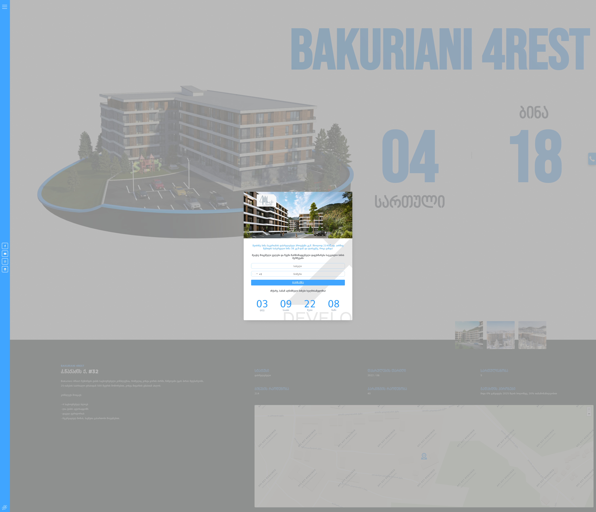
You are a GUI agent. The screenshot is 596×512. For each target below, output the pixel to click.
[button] (1, 34)
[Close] (349, 195)
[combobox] (256, 273)
